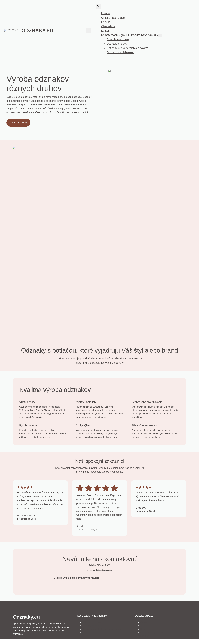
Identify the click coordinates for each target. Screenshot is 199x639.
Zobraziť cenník (18, 122)
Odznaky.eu (37, 30)
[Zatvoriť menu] (98, 6)
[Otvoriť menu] (88, 30)
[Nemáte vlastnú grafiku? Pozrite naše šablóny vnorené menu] (160, 35)
